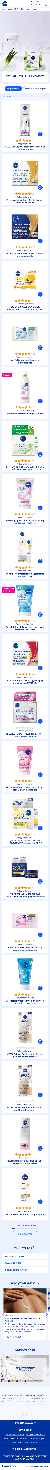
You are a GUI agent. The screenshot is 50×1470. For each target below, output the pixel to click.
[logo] (4, 3)
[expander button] (25, 1412)
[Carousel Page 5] (28, 1286)
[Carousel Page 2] (23, 1286)
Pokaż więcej (25, 1234)
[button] (40, 134)
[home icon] (3, 9)
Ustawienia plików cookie (15, 1438)
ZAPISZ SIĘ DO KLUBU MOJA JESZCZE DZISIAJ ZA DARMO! (25, 1457)
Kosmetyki (12, 9)
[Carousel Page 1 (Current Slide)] (21, 1286)
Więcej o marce (24, 1449)
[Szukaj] (32, 3)
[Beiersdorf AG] (9, 1466)
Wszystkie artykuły (38, 1438)
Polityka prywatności (35, 1435)
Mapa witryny (31, 1442)
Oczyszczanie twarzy (16, 1270)
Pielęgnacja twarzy (15, 1256)
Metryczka (17, 1442)
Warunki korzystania (15, 1435)
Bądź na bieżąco (24, 1423)
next (47, 1314)
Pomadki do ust (13, 1263)
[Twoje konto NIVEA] (38, 3)
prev (3, 1314)
